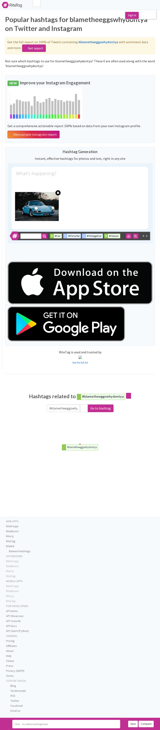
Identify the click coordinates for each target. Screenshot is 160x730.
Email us (15, 711)
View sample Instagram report (35, 134)
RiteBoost (12, 531)
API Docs (11, 626)
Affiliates (11, 646)
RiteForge (12, 526)
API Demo (12, 611)
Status (10, 661)
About (10, 651)
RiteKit (10, 546)
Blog (13, 686)
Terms (10, 676)
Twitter (14, 701)
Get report (35, 48)
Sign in (132, 15)
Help (9, 656)
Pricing (10, 641)
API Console (13, 621)
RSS (12, 696)
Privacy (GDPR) (15, 671)
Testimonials (18, 691)
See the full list (80, 362)
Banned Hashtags (19, 551)
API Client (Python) (17, 631)
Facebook (16, 706)
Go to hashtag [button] (100, 408)
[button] (84, 408)
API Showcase (15, 616)
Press (9, 666)
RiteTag (10, 541)
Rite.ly (10, 536)
